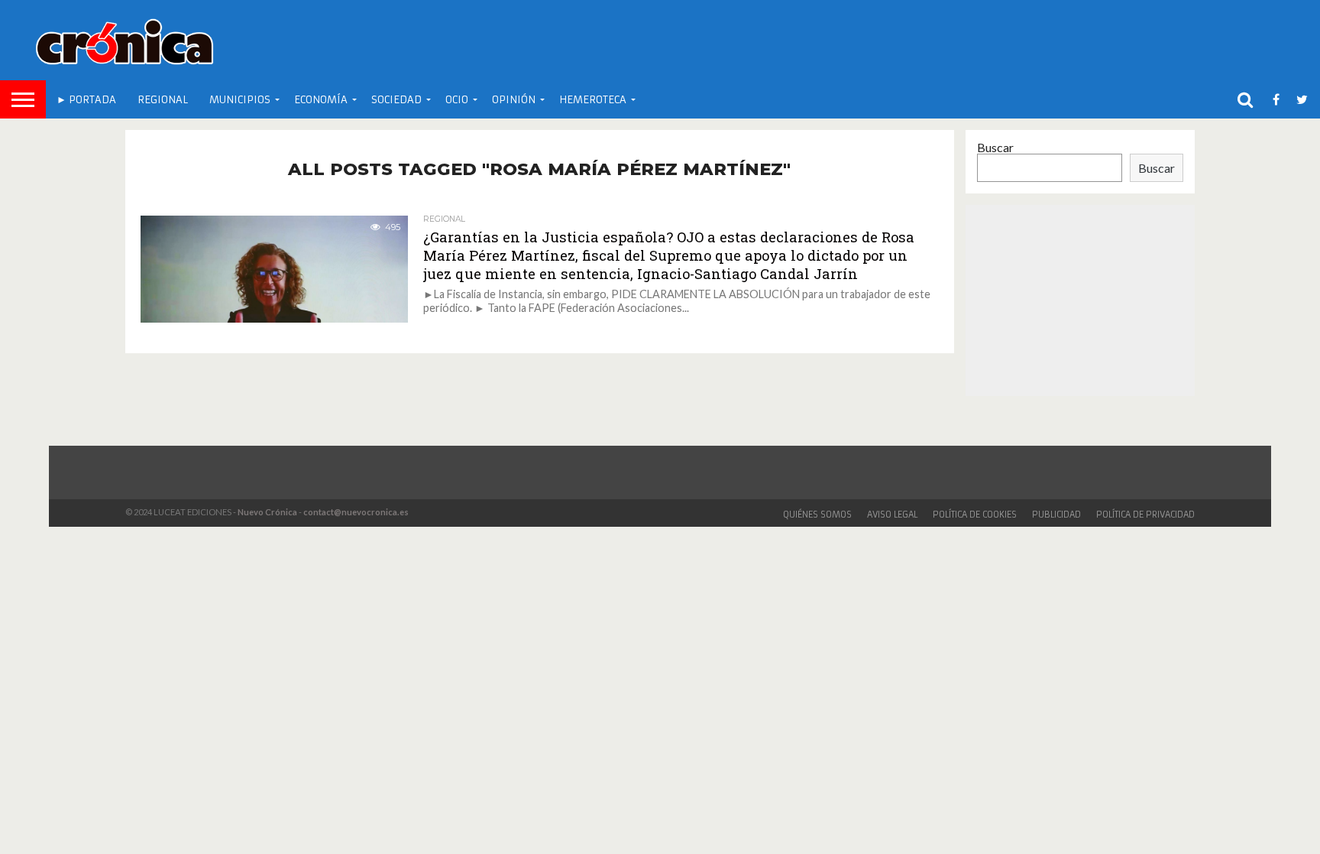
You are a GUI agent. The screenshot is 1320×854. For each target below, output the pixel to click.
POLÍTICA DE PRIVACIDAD (1145, 514)
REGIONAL (163, 99)
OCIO (456, 99)
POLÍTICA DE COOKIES (975, 514)
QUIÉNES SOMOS (817, 514)
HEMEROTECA (592, 99)
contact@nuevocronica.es (356, 512)
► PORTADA (86, 99)
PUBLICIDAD (1056, 514)
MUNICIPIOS (239, 99)
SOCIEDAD (396, 99)
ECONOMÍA (321, 99)
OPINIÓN (513, 99)
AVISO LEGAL (892, 514)
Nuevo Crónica (267, 512)
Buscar (995, 147)
